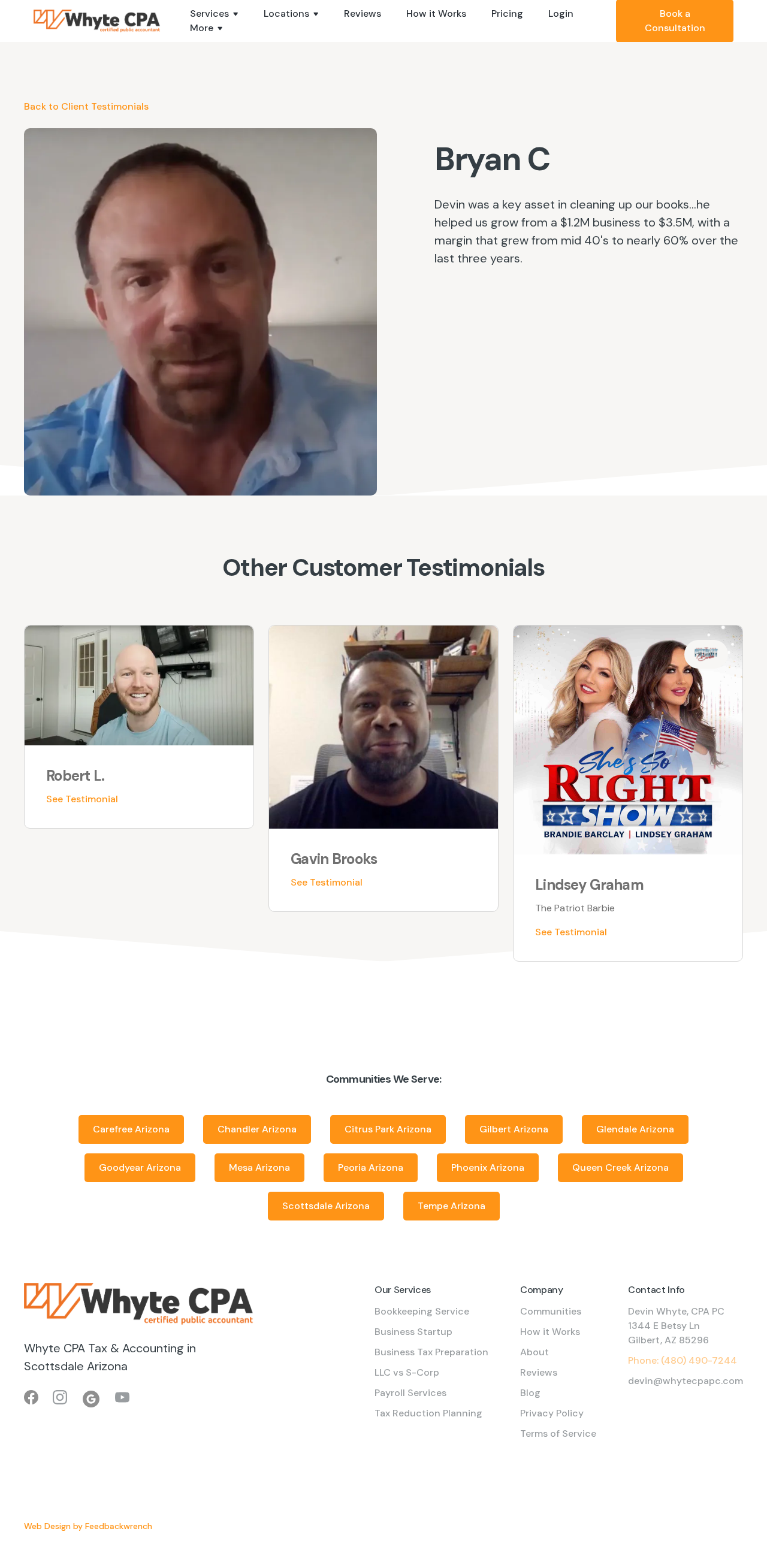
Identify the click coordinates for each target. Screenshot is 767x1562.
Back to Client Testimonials (86, 106)
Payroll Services (410, 1392)
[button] (214, 14)
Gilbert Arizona (513, 1129)
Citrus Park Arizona (388, 1129)
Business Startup (413, 1331)
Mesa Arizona (259, 1167)
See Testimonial (82, 799)
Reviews (362, 13)
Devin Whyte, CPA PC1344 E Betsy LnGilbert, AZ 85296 (676, 1325)
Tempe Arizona (451, 1206)
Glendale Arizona (635, 1129)
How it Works (436, 13)
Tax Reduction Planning (428, 1413)
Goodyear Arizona (140, 1167)
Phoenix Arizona (487, 1167)
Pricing (507, 13)
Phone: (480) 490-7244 (682, 1360)
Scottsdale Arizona (326, 1206)
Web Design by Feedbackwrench (88, 1526)
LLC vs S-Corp (407, 1372)
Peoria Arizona (370, 1167)
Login (560, 13)
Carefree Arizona (131, 1129)
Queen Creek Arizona (620, 1167)
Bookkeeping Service (422, 1311)
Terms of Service (558, 1433)
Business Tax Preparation (431, 1352)
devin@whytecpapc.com (685, 1380)
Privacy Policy (552, 1413)
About (534, 1352)
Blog (530, 1392)
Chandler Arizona (257, 1129)
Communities (550, 1311)
